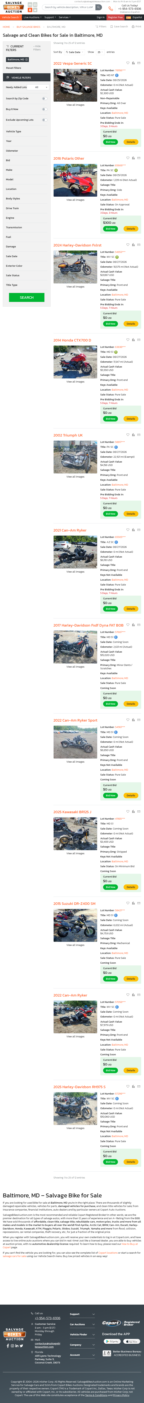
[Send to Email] (138, 63)
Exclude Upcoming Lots (20, 120)
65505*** (120, 537)
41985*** (120, 819)
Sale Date (74, 52)
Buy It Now (12, 109)
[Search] (98, 7)
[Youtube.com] (21, 1346)
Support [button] (49, 17)
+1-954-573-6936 (129, 8)
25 (99, 52)
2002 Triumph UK (68, 435)
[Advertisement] (72, 1281)
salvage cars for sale (14, 1256)
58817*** (120, 442)
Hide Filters (36, 48)
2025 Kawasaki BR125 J (72, 812)
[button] (26, 131)
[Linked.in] (17, 1346)
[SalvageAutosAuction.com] (30, 4)
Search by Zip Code (17, 98)
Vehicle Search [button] (10, 17)
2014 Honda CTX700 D (72, 340)
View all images (75, 105)
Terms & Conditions (96, 1395)
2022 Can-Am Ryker (70, 995)
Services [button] (64, 17)
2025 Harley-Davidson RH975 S (79, 1087)
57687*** (120, 632)
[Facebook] (8, 1346)
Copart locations (108, 1253)
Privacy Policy (121, 1395)
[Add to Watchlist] (128, 63)
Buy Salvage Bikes (28, 27)
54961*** (120, 727)
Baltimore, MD (120, 113)
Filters (102, 26)
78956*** (120, 70)
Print (138, 26)
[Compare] (134, 63)
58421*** (120, 910)
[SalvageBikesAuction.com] (30, 10)
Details (131, 142)
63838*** (120, 347)
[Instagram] (12, 1346)
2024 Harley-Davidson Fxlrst (77, 245)
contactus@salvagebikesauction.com (47, 1345)
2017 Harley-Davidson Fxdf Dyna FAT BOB (88, 625)
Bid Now (110, 142)
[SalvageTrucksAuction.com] (35, 4)
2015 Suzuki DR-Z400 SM (74, 903)
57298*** (120, 1094)
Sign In (101, 17)
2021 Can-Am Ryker (69, 530)
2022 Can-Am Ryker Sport (75, 720)
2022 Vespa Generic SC (72, 63)
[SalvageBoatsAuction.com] (35, 10)
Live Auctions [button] (32, 17)
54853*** (120, 252)
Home (6, 27)
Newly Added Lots (16, 87)
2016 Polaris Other (68, 158)
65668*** (120, 165)
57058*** (120, 1002)
